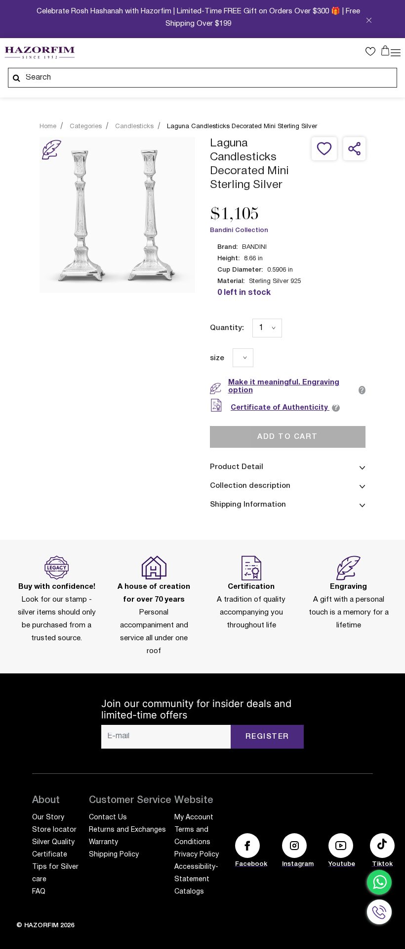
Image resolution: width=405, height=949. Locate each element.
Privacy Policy (196, 855)
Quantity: (227, 328)
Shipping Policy (114, 855)
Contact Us (108, 817)
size (217, 358)
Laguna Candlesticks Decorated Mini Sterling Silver (242, 127)
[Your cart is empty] (385, 50)
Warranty (103, 842)
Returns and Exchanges (127, 830)
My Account (193, 817)
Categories (86, 127)
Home (48, 127)
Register (267, 736)
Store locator (54, 830)
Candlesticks (134, 127)
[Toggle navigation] (395, 52)
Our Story (48, 817)
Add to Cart (287, 436)
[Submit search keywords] (16, 77)
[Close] (368, 21)
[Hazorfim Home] (39, 53)
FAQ (38, 892)
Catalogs (189, 892)
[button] (372, 51)
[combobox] (202, 78)
